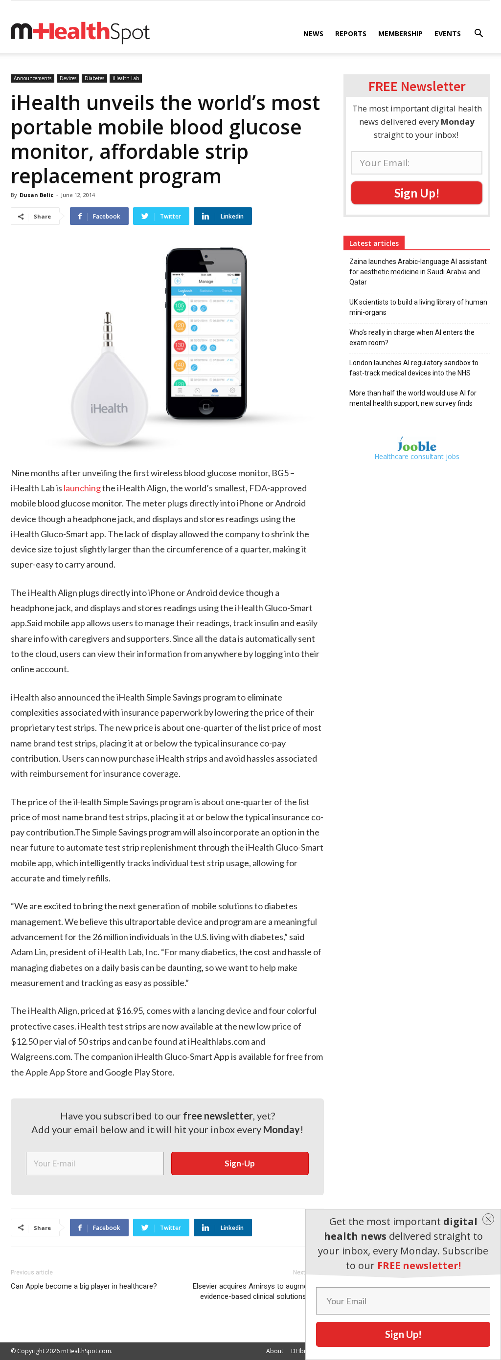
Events (447, 33)
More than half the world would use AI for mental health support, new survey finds (413, 398)
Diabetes (94, 78)
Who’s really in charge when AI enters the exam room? (412, 338)
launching (82, 488)
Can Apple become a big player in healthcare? (84, 1286)
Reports (350, 33)
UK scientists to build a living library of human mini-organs (418, 307)
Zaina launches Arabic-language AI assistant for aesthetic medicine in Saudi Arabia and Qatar (418, 272)
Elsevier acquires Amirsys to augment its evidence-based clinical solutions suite (258, 1291)
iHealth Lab (126, 78)
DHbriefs (303, 1351)
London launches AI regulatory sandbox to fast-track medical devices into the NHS (413, 368)
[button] (478, 34)
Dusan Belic (36, 194)
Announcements (32, 78)
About (274, 1351)
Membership (400, 33)
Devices (68, 78)
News (313, 33)
